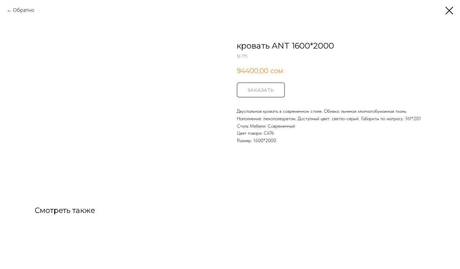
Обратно (23, 10)
